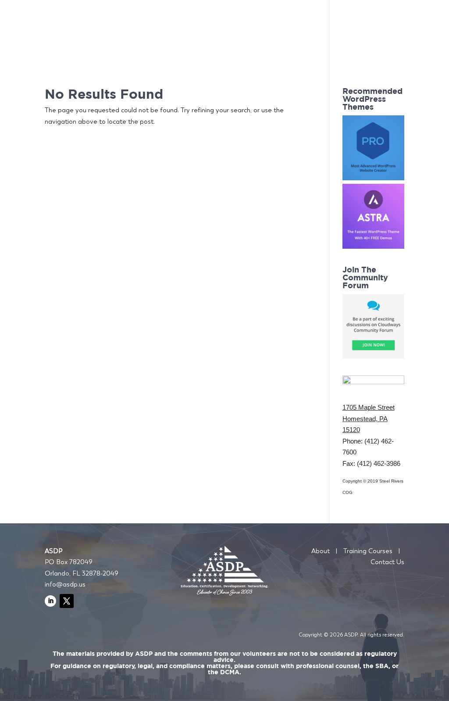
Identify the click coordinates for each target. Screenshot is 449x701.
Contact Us (387, 562)
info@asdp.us (65, 584)
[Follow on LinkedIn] (50, 601)
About (320, 551)
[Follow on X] (67, 601)
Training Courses (367, 551)
